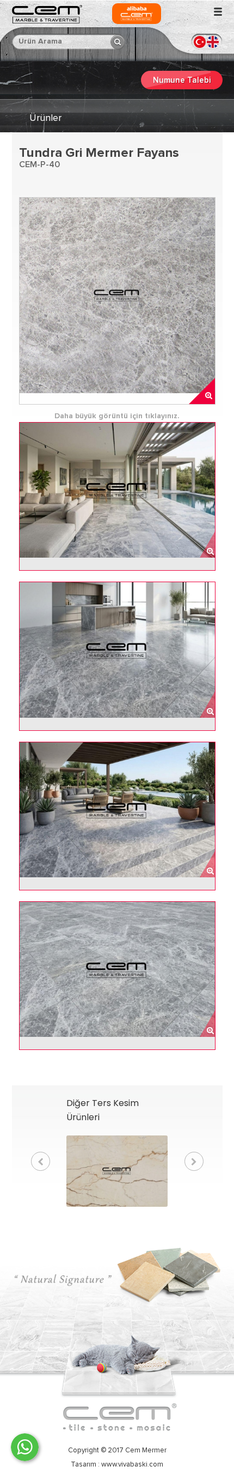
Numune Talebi (182, 80)
